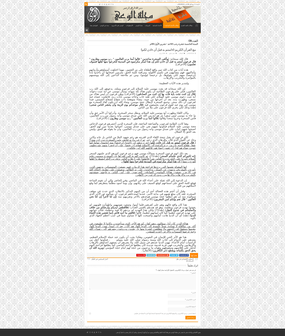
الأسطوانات (129, 25)
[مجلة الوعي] (142, 14)
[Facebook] (111, 4)
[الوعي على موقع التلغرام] (100, 4)
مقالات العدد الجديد (186, 25)
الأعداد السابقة (157, 25)
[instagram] (102, 4)
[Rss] (113, 4)
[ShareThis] (104, 4)
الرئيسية (197, 25)
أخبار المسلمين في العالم (100, 258)
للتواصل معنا (94, 25)
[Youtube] (107, 4)
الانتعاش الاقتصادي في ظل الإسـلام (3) (185, 259)
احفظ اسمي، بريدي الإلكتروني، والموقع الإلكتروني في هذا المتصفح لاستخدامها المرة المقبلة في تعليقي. (165, 313)
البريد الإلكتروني (190, 299)
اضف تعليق (172, 53)
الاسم (193, 292)
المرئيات (147, 25)
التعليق (193, 273)
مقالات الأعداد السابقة (172, 25)
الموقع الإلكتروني (190, 306)
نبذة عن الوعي (104, 25)
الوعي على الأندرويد (117, 25)
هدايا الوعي (138, 25)
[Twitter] (109, 4)
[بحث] (86, 4)
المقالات (181, 53)
